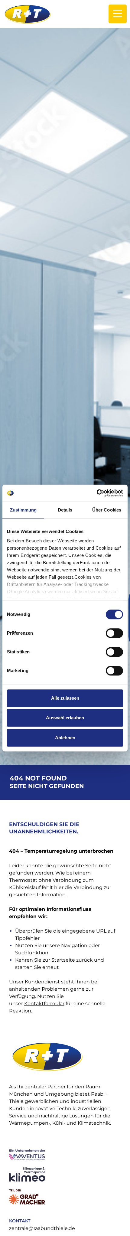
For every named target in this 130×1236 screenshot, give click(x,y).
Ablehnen (65, 737)
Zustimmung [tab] (23, 509)
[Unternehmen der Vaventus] (64, 1154)
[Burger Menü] (118, 14)
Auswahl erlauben (65, 717)
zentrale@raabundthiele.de (42, 1228)
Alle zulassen (65, 698)
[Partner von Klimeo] (64, 1174)
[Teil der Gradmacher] (64, 1197)
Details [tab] (65, 509)
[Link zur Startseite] (27, 14)
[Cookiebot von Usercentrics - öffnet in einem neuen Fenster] (96, 493)
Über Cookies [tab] (106, 509)
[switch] (114, 633)
